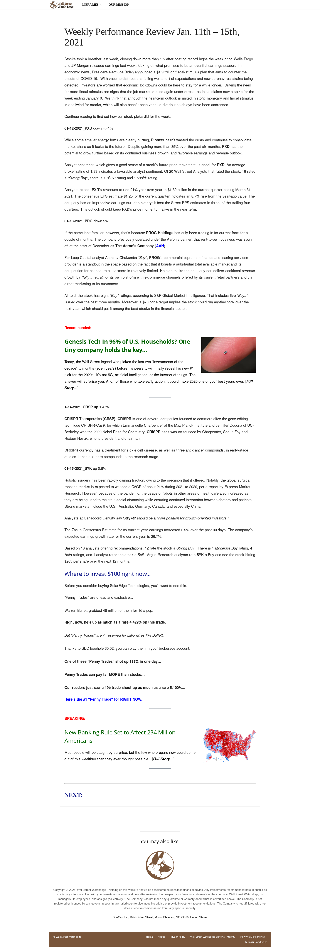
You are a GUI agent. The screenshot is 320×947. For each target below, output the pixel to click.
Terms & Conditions (256, 942)
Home (149, 936)
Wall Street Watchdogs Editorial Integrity (212, 936)
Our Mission (119, 4)
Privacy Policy (177, 936)
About (161, 936)
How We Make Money (252, 936)
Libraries (90, 4)
